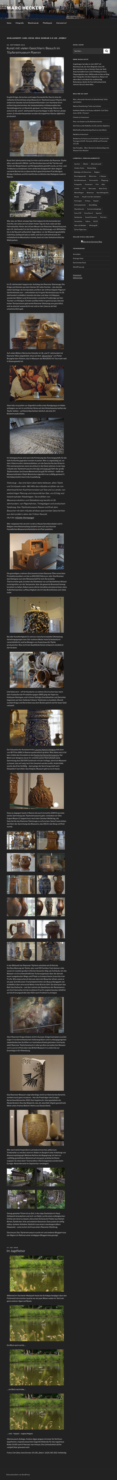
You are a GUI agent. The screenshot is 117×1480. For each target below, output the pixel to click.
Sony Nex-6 (88, 213)
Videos (87, 221)
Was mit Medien (80, 225)
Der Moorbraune (80, 180)
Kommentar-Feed (79, 263)
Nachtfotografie (102, 193)
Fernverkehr (93, 180)
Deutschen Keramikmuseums (46, 755)
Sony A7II (77, 213)
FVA (97, 184)
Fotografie (20, 23)
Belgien (97, 172)
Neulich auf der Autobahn (91, 197)
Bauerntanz (47, 356)
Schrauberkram (80, 205)
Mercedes (92, 188)
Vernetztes (78, 221)
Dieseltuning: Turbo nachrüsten (89, 106)
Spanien (99, 213)
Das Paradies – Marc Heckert (83, 148)
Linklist (76, 188)
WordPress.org (78, 267)
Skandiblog (93, 205)
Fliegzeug (104, 180)
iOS (37, 469)
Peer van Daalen (79, 122)
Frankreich (89, 184)
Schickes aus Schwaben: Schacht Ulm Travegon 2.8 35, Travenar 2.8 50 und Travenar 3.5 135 (91, 141)
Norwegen (78, 201)
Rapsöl (95, 201)
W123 (95, 221)
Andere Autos (79, 168)
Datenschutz (77, 278)
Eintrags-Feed (78, 258)
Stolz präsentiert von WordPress (18, 1475)
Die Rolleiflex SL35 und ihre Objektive (96, 126)
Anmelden (77, 254)
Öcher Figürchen (80, 229)
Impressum (85, 117)
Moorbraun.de (33, 23)
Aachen (77, 164)
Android (46, 469)
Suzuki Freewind (91, 217)
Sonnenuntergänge (94, 209)
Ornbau (87, 201)
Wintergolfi (93, 225)
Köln (103, 184)
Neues (76, 197)
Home (9, 23)
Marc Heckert (26, 7)
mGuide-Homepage (24, 517)
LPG (84, 188)
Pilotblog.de (47, 23)
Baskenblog (91, 168)
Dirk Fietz (76, 126)
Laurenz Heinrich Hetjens (45, 750)
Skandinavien (79, 209)
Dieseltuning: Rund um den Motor (94, 130)
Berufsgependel (80, 176)
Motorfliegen (79, 193)
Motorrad (90, 193)
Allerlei (85, 164)
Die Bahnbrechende (94, 122)
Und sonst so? (61, 23)
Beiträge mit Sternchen (82, 172)
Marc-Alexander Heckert (82, 99)
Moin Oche (103, 188)
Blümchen (92, 176)
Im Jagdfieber (16, 1251)
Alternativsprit (96, 164)
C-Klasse (102, 176)
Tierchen (103, 217)
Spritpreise (78, 217)
